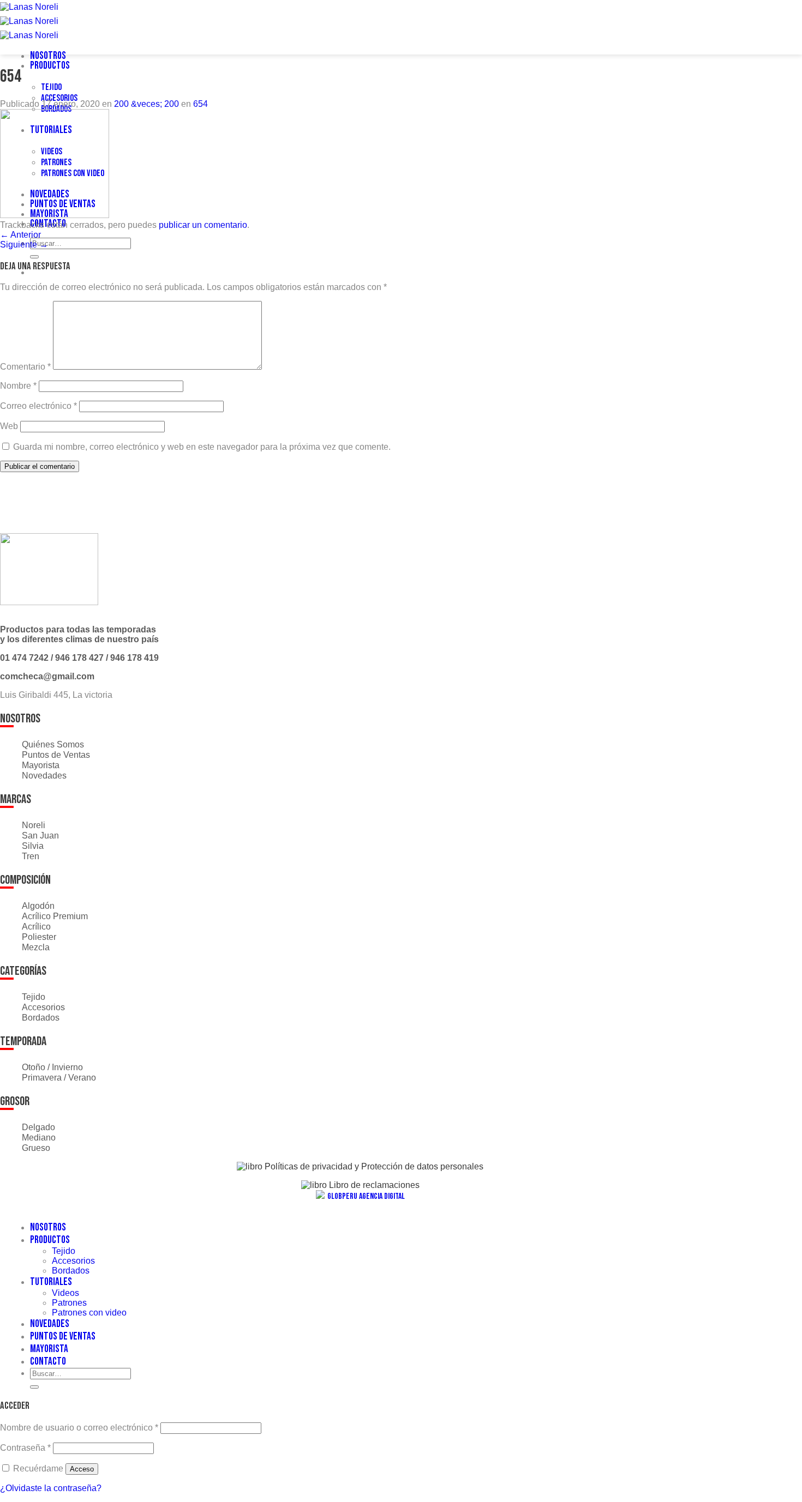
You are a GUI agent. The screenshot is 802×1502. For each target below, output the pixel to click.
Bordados (40, 1017)
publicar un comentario (203, 225)
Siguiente (24, 244)
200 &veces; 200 (146, 103)
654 (200, 103)
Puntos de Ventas (56, 754)
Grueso (36, 1148)
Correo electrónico (38, 406)
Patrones (69, 1302)
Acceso (82, 1469)
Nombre (18, 385)
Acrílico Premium (55, 916)
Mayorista (40, 765)
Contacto (48, 1361)
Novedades (44, 775)
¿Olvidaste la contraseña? (50, 1488)
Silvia (33, 845)
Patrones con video (89, 1312)
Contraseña (25, 1447)
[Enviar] (34, 256)
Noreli (33, 825)
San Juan (40, 835)
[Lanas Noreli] (29, 21)
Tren (30, 856)
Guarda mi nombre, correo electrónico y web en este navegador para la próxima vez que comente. (202, 446)
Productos (50, 65)
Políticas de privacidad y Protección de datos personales (372, 1166)
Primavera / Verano (59, 1077)
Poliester (39, 937)
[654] (54, 215)
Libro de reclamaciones (373, 1185)
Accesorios (59, 98)
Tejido (51, 87)
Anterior (20, 234)
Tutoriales (51, 1282)
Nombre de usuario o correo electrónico (79, 1427)
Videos (65, 1293)
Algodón (38, 905)
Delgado (38, 1127)
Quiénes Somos (53, 744)
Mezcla (36, 947)
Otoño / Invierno (52, 1067)
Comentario (25, 366)
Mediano (39, 1137)
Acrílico (36, 926)
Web (9, 426)
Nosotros (48, 56)
